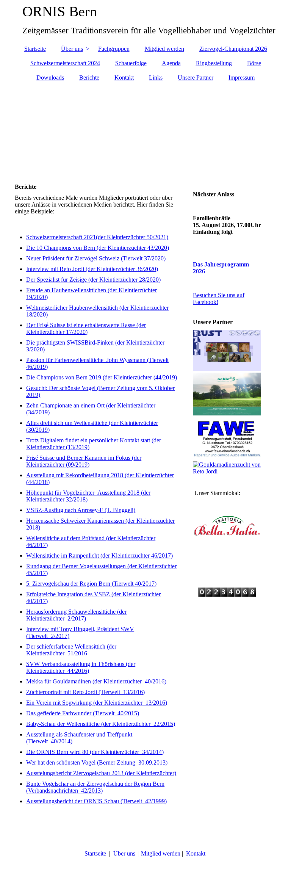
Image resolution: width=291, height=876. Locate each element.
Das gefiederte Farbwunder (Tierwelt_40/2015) (82, 713)
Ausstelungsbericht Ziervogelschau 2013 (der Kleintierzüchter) (101, 773)
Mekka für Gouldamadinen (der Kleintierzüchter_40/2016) (96, 681)
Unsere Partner (195, 77)
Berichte (89, 77)
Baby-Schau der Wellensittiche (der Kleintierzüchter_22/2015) (100, 724)
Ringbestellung (214, 63)
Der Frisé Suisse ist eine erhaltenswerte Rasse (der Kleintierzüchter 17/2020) (86, 328)
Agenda (171, 63)
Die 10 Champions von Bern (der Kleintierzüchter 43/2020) (97, 247)
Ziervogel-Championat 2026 (233, 48)
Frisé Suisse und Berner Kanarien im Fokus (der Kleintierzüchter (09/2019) (83, 461)
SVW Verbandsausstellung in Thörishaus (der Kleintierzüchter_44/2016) (80, 667)
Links (156, 77)
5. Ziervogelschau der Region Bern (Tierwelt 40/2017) (91, 583)
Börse (254, 63)
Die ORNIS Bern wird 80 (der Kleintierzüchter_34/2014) (95, 752)
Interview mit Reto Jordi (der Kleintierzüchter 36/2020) (92, 269)
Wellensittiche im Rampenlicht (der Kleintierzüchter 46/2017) (99, 555)
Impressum (241, 77)
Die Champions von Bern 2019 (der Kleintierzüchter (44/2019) (101, 377)
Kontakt (124, 77)
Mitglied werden (164, 48)
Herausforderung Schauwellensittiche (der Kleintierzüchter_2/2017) (76, 615)
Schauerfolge (131, 63)
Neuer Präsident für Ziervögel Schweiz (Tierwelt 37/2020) (96, 258)
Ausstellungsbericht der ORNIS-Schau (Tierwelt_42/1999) (96, 801)
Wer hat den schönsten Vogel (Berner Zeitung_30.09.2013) (96, 762)
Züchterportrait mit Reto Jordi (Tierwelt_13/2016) (85, 692)
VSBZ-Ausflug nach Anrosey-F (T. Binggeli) (80, 510)
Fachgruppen (114, 48)
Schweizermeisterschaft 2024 (65, 63)
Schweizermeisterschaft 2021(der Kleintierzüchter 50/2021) (97, 237)
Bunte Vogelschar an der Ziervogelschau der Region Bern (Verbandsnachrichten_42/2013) (95, 787)
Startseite (35, 48)
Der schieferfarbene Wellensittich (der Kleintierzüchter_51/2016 (71, 650)
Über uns (72, 48)
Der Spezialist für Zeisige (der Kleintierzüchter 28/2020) (93, 279)
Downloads (50, 77)
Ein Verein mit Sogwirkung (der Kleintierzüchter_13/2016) (96, 702)
